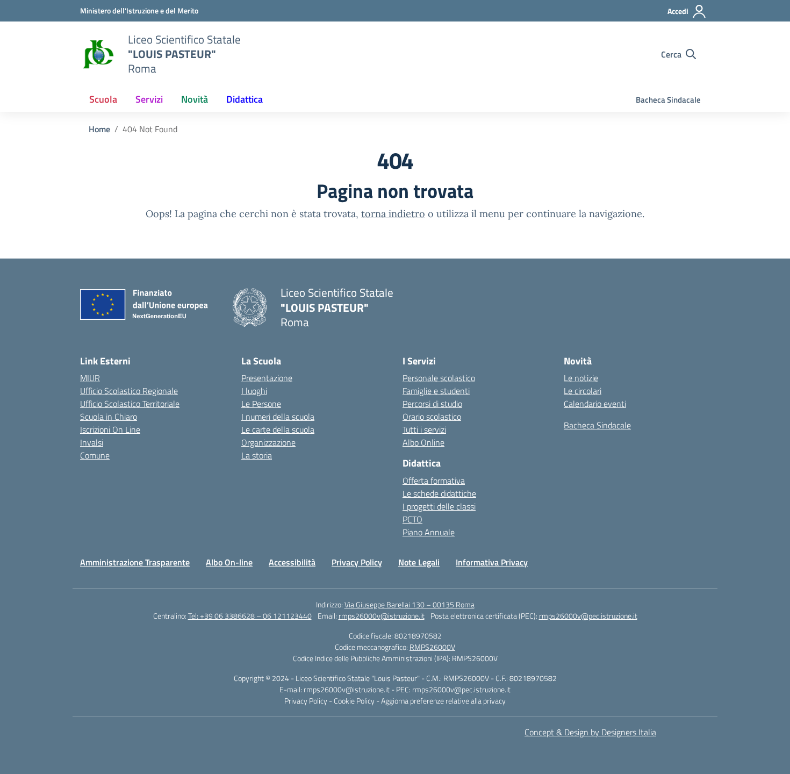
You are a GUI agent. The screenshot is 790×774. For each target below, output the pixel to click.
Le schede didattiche (439, 493)
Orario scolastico (432, 416)
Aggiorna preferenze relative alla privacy (443, 700)
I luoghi (254, 390)
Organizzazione (268, 442)
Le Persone (261, 403)
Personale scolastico (439, 377)
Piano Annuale (429, 532)
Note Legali (419, 562)
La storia (256, 455)
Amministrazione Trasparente (135, 562)
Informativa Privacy (492, 562)
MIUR (90, 377)
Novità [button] (194, 99)
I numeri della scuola (277, 416)
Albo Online (423, 442)
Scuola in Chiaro (108, 416)
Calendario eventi (595, 403)
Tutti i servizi (424, 429)
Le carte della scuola (277, 429)
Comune (95, 455)
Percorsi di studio (432, 403)
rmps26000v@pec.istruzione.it (588, 615)
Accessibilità (292, 562)
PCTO (412, 519)
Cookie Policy (355, 700)
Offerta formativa (434, 480)
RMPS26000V (432, 647)
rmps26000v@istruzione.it (382, 615)
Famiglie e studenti (436, 390)
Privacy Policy (357, 562)
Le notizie (581, 377)
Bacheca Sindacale (668, 100)
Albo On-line (229, 562)
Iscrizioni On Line (110, 429)
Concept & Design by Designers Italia (590, 732)
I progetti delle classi (439, 506)
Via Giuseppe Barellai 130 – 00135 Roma (409, 604)
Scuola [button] (103, 99)
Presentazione (266, 377)
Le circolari (582, 390)
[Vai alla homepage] (97, 54)
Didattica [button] (244, 99)
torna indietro (393, 213)
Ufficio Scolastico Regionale (129, 390)
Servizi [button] (149, 99)
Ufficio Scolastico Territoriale (129, 403)
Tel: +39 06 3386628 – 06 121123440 (250, 615)
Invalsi (91, 442)
